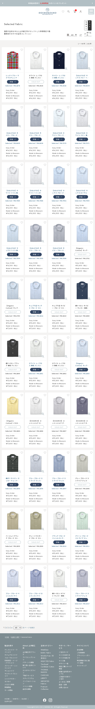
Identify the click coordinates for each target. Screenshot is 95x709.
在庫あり (86, 25)
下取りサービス (28, 675)
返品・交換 (63, 684)
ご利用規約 (81, 652)
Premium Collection (45, 688)
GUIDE (24, 699)
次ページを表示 (29, 628)
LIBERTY (44, 678)
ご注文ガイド (63, 652)
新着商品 (8, 687)
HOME (7, 637)
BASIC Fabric (46, 653)
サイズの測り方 (64, 655)
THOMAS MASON (44, 671)
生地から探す (15, 637)
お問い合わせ (63, 687)
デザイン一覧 (63, 663)
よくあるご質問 (64, 682)
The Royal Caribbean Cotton (47, 665)
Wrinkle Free (47, 657)
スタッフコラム (28, 678)
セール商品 (9, 690)
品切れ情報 (27, 689)
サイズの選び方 (64, 658)
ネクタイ (8, 681)
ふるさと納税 (9, 684)
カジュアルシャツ (11, 655)
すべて (89, 24)
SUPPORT (8, 701)
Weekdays (44, 650)
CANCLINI (45, 675)
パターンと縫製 (28, 662)
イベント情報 (27, 686)
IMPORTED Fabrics (45, 682)
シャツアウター (10, 679)
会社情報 (80, 650)
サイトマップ (82, 665)
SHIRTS (16, 699)
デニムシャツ (9, 671)
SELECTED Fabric (47, 661)
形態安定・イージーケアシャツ (11, 661)
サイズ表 (62, 661)
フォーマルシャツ (11, 658)
